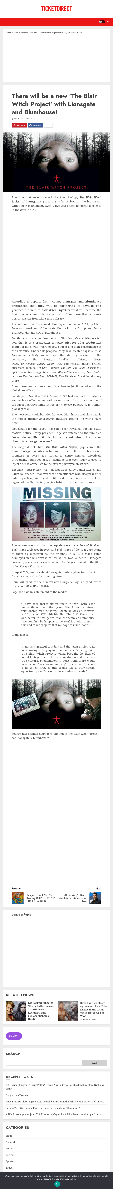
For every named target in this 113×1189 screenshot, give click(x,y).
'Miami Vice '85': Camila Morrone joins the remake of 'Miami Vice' (43, 1108)
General (10, 1142)
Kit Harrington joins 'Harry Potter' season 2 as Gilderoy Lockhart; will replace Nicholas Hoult (41, 1011)
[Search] (108, 22)
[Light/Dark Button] (102, 21)
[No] (109, 1180)
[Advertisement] (56, 57)
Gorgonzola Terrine (17, 1095)
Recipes (10, 1155)
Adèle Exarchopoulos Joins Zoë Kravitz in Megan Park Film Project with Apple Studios (54, 1114)
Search (13, 1053)
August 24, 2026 (89, 1020)
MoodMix (14, 1036)
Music (9, 1148)
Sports (9, 1161)
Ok (57, 1184)
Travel (9, 1167)
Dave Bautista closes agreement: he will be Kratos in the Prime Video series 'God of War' (93, 1009)
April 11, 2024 (19, 119)
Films (9, 1135)
